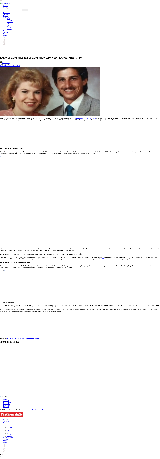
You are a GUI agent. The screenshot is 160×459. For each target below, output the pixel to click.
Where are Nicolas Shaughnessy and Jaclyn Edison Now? (23, 338)
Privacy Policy (7, 402)
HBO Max (9, 20)
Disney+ (9, 26)
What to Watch (7, 17)
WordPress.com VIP (37, 409)
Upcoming (6, 16)
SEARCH (25, 10)
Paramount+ (10, 29)
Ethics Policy (6, 407)
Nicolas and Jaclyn (107, 259)
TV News (6, 14)
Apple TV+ (10, 25)
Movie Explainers (8, 31)
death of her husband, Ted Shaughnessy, (85, 118)
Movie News (6, 13)
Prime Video (10, 22)
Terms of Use (6, 404)
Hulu (8, 23)
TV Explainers (7, 32)
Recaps (5, 34)
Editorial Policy (7, 405)
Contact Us (6, 401)
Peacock (9, 28)
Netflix (8, 19)
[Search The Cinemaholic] (5, 8)
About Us (5, 35)
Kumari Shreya (6, 63)
